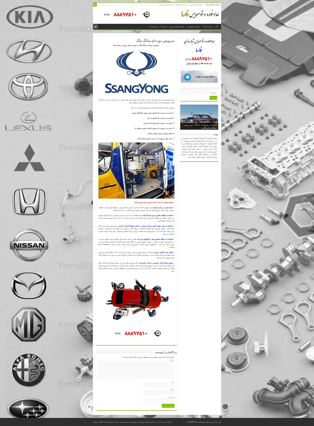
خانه (217, 26)
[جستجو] (95, 4)
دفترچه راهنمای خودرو (177, 27)
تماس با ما (153, 27)
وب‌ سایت (171, 397)
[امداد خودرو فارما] (125, 15)
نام (172, 382)
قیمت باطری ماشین (181, 5)
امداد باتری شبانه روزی (166, 5)
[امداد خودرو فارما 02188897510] (199, 13)
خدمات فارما (208, 27)
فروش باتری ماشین (196, 5)
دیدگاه (171, 360)
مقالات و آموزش (194, 27)
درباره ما (164, 27)
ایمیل (172, 389)
